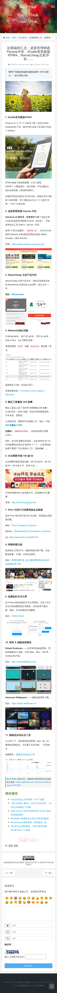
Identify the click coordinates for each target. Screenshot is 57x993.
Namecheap (18, 294)
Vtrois (40, 985)
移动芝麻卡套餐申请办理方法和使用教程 (30, 818)
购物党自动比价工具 (25, 754)
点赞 (24, 840)
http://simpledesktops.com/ (24, 661)
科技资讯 (23, 37)
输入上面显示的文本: (14, 956)
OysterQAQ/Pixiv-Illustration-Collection (32, 531)
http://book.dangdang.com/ (24, 502)
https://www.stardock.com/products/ (28, 244)
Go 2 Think (28, 6)
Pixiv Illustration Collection (24, 525)
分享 (34, 840)
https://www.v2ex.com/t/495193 (23, 537)
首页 (8, 37)
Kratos (24, 985)
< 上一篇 (8, 872)
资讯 (14, 37)
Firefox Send (18, 615)
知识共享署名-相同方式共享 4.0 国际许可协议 (32, 862)
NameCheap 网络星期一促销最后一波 (29, 822)
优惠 (10, 846)
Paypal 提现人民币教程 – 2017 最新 (27, 799)
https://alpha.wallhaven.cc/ (24, 703)
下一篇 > (49, 872)
